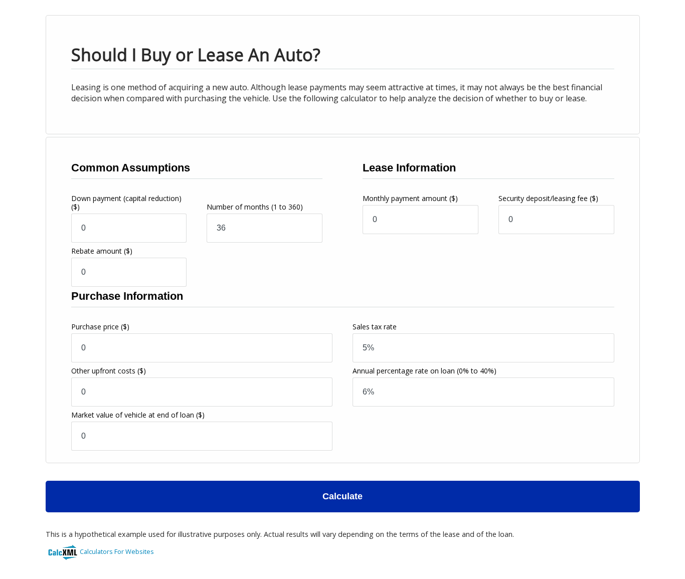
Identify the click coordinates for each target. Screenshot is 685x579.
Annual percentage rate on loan (424, 370)
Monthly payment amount (410, 198)
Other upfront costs (108, 370)
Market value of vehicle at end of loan (138, 415)
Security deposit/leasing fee (548, 198)
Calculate (342, 496)
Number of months (255, 207)
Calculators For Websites (117, 551)
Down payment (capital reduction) (126, 203)
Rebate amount (101, 251)
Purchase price (100, 326)
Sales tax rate (375, 326)
